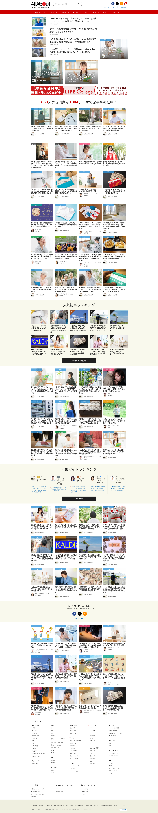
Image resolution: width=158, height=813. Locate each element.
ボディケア (92, 735)
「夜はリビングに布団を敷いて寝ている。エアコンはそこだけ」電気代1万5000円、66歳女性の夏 (39, 489)
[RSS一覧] (121, 3)
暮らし (69, 12)
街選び (33, 743)
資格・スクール (93, 756)
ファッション (108, 12)
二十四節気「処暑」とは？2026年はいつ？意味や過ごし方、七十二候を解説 (118, 488)
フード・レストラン (75, 766)
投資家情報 (47, 805)
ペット (110, 773)
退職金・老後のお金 (56, 745)
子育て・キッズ (74, 758)
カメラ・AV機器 (113, 730)
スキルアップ (93, 753)
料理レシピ (73, 743)
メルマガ (106, 7)
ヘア (91, 733)
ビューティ (58, 12)
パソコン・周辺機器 (114, 728)
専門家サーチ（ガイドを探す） (38, 789)
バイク (52, 772)
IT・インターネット (114, 735)
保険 (52, 733)
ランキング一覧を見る (79, 361)
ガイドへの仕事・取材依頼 (37, 794)
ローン (52, 750)
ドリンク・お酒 (74, 771)
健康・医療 (73, 725)
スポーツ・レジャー (114, 770)
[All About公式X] (117, 3)
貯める (52, 728)
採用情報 (41, 805)
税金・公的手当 (55, 747)
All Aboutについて (80, 805)
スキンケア (92, 730)
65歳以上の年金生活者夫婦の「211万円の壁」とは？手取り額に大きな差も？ (98, 488)
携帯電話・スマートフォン (115, 733)
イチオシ (83, 794)
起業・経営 (92, 758)
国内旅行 (53, 762)
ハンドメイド (73, 750)
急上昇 (36, 12)
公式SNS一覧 (114, 7)
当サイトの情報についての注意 (104, 805)
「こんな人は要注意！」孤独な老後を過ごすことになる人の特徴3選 (58, 488)
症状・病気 (73, 730)
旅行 (99, 12)
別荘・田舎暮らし (36, 746)
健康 (52, 12)
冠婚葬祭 (72, 745)
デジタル (64, 12)
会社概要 (35, 805)
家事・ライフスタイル (75, 740)
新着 (40, 12)
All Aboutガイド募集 (36, 791)
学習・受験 (92, 763)
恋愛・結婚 (75, 12)
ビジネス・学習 (83, 12)
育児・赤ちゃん (74, 756)
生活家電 (72, 748)
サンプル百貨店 (84, 789)
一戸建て (34, 728)
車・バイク (120, 12)
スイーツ (72, 768)
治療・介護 (73, 733)
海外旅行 (53, 760)
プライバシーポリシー (68, 805)
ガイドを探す (124, 7)
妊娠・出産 (73, 753)
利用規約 (59, 805)
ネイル (91, 738)
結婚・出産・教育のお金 (57, 742)
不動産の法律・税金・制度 (38, 753)
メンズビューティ (113, 755)
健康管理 (72, 728)
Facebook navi (84, 791)
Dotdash (124, 809)
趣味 (102, 12)
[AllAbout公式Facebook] (112, 3)
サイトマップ (98, 7)
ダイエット (92, 740)
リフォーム (34, 733)
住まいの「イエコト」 (37, 756)
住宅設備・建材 (35, 735)
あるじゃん (54, 752)
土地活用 (34, 748)
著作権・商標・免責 (91, 805)
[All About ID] (125, 4)
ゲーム (110, 765)
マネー (48, 12)
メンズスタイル (92, 12)
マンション (34, 730)
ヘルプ (123, 805)
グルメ (114, 12)
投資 (52, 730)
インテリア (34, 738)
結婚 (110, 745)
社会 (91, 761)
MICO (91, 743)
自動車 (52, 770)
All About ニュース (60, 789)
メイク (91, 728)
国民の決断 (33, 796)
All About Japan (59, 791)
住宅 (44, 12)
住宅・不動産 (35, 725)
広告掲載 (53, 805)
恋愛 (110, 743)
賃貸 (33, 740)
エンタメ (111, 763)
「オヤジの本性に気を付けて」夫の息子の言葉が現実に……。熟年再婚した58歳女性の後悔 (78, 489)
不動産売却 (34, 751)
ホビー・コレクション (114, 768)
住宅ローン (54, 735)
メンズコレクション (114, 753)
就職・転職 (92, 750)
